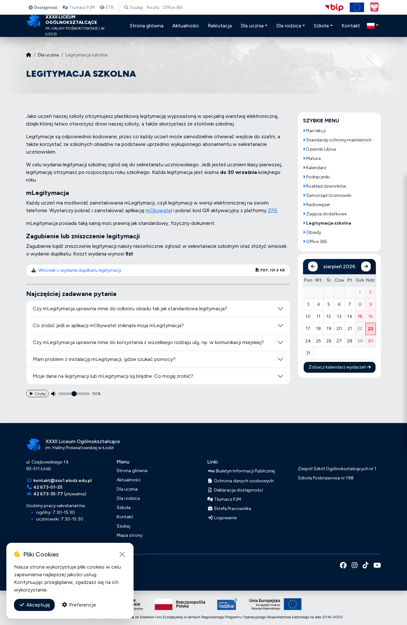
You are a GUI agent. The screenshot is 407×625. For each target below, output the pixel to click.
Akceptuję (37, 605)
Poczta (153, 7)
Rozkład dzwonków (325, 186)
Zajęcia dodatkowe (326, 214)
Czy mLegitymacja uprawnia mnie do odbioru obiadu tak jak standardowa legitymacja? (130, 308)
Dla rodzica (128, 498)
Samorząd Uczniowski (328, 195)
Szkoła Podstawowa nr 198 (326, 478)
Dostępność (45, 7)
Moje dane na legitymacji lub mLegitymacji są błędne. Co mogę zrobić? (113, 376)
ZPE (273, 210)
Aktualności (129, 480)
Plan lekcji (315, 130)
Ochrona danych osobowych (243, 481)
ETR (109, 7)
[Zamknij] (122, 554)
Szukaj (136, 7)
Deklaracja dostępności (238, 490)
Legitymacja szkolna (328, 223)
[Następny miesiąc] (366, 266)
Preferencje (82, 605)
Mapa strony (129, 535)
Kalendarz (315, 167)
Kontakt (125, 517)
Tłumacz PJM (81, 7)
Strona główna (132, 470)
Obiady (313, 232)
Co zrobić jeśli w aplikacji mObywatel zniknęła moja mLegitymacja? (108, 325)
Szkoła (124, 507)
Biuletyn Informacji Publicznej (245, 470)
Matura (313, 158)
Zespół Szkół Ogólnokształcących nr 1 (337, 468)
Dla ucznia (48, 55)
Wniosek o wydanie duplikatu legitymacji (79, 270)
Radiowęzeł (317, 204)
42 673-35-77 (48, 494)
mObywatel (159, 210)
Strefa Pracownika (232, 508)
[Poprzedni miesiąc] (313, 266)
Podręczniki (317, 177)
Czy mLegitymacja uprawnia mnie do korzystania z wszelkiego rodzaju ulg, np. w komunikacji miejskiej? (148, 342)
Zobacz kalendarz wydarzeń (337, 367)
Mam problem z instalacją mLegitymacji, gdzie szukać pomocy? (104, 359)
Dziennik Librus (320, 149)
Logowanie (225, 518)
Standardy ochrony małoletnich (338, 140)
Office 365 (173, 7)
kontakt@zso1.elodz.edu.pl (62, 480)
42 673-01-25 (47, 487)
